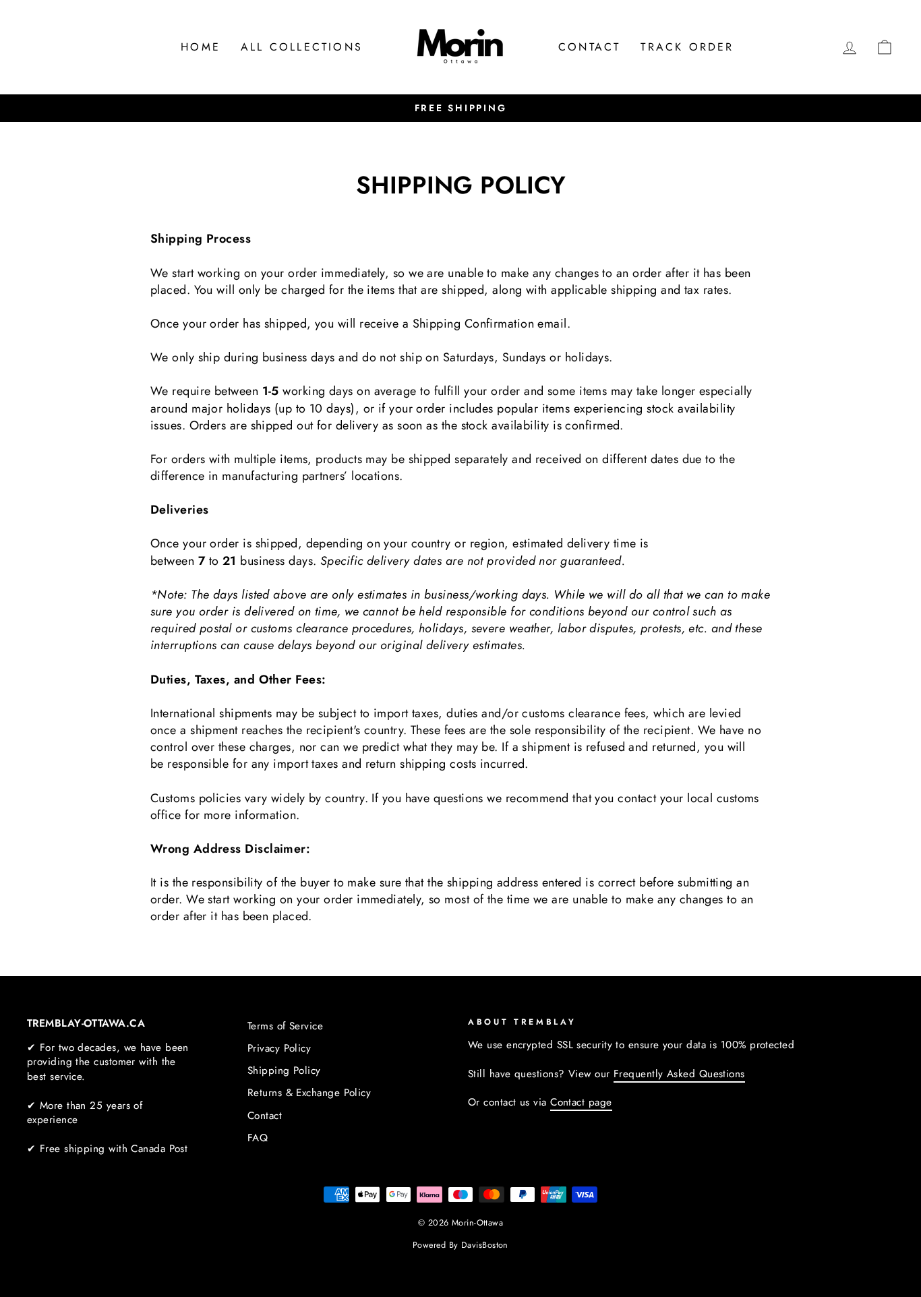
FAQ (257, 1137)
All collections (302, 47)
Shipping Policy (284, 1070)
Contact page (581, 1102)
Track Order (687, 47)
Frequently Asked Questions (679, 1073)
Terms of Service (285, 1026)
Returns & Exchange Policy (309, 1092)
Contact (589, 47)
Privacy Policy (279, 1048)
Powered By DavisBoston (460, 1245)
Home (200, 47)
